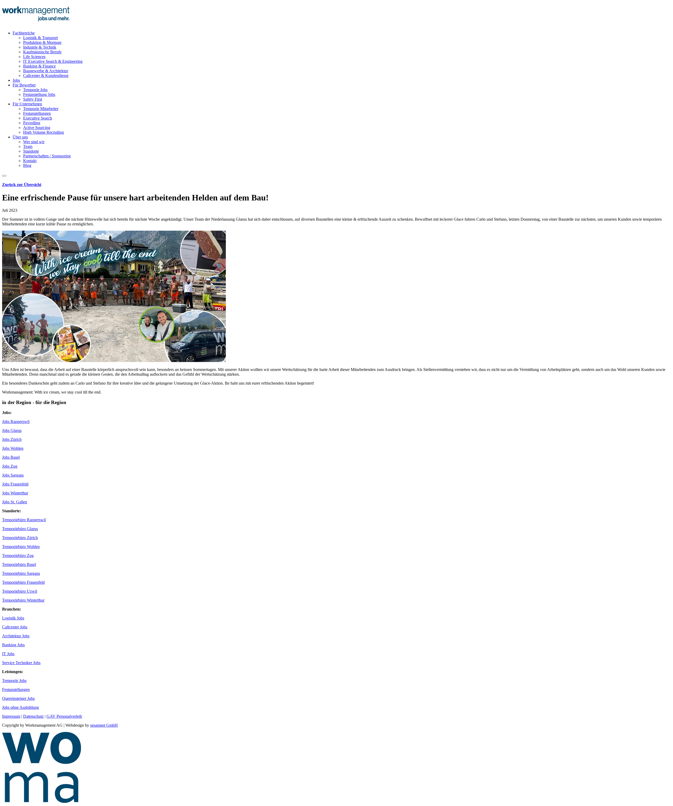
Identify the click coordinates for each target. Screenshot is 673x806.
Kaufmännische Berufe (42, 52)
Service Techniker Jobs (21, 662)
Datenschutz (33, 716)
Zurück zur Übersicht (21, 184)
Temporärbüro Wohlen (21, 546)
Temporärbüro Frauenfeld (23, 582)
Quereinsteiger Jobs (18, 698)
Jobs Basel (11, 457)
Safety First (32, 99)
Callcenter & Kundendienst (45, 75)
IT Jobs (8, 654)
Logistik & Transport (40, 37)
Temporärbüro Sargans (21, 573)
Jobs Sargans (13, 475)
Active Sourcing (36, 127)
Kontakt (30, 160)
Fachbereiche (24, 33)
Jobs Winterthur (15, 493)
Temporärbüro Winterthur (23, 600)
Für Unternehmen (27, 104)
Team (27, 146)
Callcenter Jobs (14, 627)
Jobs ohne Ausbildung (20, 707)
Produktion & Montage (42, 42)
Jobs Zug (9, 466)
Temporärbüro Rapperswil (24, 520)
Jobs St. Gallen (14, 502)
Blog (27, 165)
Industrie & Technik (39, 47)
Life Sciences (34, 56)
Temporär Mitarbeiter (40, 108)
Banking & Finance (39, 66)
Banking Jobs (13, 645)
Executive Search (37, 118)
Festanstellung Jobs (39, 94)
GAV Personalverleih (64, 716)
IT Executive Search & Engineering (53, 61)
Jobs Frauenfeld (15, 484)
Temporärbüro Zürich (20, 537)
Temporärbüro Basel (19, 564)
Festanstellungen (37, 113)
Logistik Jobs (13, 618)
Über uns (20, 137)
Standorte (31, 151)
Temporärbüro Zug (18, 555)
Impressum (11, 716)
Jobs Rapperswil (15, 421)
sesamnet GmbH (104, 725)
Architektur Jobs (15, 636)
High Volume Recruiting (43, 132)
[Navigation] (4, 176)
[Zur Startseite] (35, 24)
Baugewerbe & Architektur (45, 71)
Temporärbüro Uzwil (19, 591)
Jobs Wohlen (12, 448)
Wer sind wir (33, 142)
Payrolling (31, 123)
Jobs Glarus (12, 430)
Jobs (16, 80)
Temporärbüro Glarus (20, 528)
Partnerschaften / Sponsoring (47, 156)
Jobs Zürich (12, 439)
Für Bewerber (24, 85)
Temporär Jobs (35, 89)
